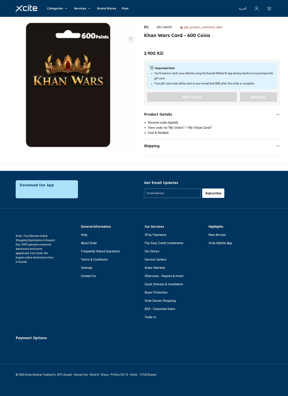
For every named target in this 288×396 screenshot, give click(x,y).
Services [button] (80, 8)
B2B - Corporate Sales (160, 309)
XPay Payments (156, 235)
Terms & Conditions (94, 259)
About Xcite (89, 243)
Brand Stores (106, 8)
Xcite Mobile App (220, 243)
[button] (68, 85)
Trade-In (150, 317)
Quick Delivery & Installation (164, 284)
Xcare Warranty (155, 268)
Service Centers (156, 259)
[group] (172, 193)
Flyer (125, 8)
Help (84, 235)
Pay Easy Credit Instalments (164, 243)
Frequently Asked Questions (100, 251)
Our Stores (152, 251)
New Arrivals (217, 235)
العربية (242, 8)
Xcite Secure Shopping (160, 301)
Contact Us (88, 276)
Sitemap (86, 268)
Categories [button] (55, 8)
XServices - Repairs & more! (164, 276)
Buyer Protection (156, 292)
